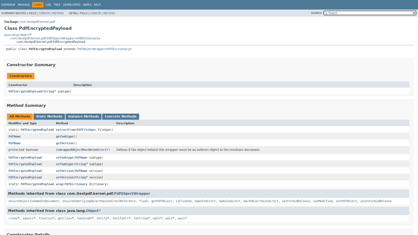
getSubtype (64, 136)
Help (97, 4)
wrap (59, 184)
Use (48, 4)
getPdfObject (161, 201)
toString (141, 218)
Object (92, 211)
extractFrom (65, 129)
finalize (45, 218)
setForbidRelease (296, 201)
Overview (8, 4)
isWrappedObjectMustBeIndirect (81, 149)
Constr (44, 13)
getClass (65, 218)
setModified (322, 201)
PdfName (14, 136)
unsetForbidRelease (376, 201)
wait (156, 218)
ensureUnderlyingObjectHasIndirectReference (99, 201)
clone (12, 218)
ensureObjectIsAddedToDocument (33, 201)
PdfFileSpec (86, 129)
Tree (57, 4)
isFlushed (183, 201)
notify (102, 218)
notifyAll (120, 218)
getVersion (64, 143)
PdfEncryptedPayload (25, 91)
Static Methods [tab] (49, 116)
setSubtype (64, 157)
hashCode (84, 218)
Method (58, 13)
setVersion (64, 171)
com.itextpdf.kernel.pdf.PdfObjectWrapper (42, 38)
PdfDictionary (88, 38)
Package (24, 4)
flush (143, 201)
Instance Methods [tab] (83, 116)
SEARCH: (316, 13)
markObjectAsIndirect (261, 201)
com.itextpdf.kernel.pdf (37, 22)
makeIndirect (205, 201)
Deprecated (71, 4)
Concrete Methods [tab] (121, 116)
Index (87, 4)
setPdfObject (346, 201)
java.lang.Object (16, 35)
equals (28, 218)
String (48, 91)
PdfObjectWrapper (91, 49)
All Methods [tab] (20, 116)
